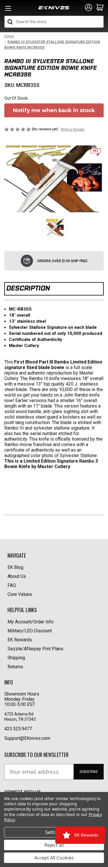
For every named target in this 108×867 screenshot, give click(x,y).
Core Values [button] (19, 594)
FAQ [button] (11, 585)
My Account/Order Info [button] (30, 622)
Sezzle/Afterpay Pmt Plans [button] (35, 648)
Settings (54, 832)
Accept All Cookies (54, 858)
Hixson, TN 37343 (20, 719)
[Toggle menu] (8, 10)
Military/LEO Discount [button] (29, 631)
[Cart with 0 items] (100, 8)
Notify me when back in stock (54, 110)
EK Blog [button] (15, 567)
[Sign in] (88, 8)
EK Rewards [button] (19, 640)
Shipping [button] (16, 657)
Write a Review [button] (72, 129)
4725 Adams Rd (18, 714)
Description (28, 288)
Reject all (54, 845)
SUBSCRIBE (88, 772)
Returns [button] (15, 666)
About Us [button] (16, 576)
